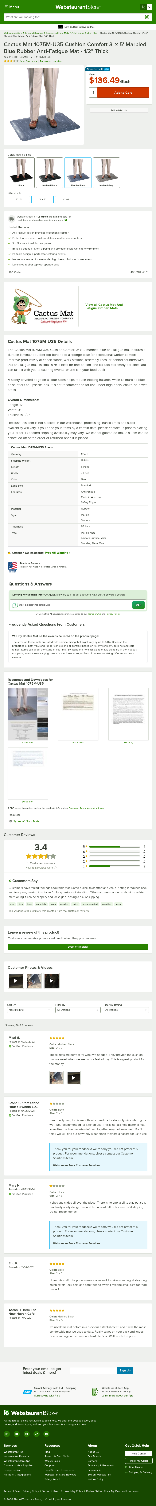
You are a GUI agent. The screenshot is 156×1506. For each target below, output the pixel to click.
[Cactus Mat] (43, 306)
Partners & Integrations (17, 1474)
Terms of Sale (12, 1491)
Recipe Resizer (13, 1470)
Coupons (50, 1465)
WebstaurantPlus (13, 1451)
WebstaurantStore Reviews (60, 1474)
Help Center (138, 1453)
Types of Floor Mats (38, 821)
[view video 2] (74, 1078)
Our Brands (94, 1456)
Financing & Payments (101, 1465)
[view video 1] (16, 981)
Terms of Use (94, 614)
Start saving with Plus (47, 1395)
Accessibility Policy (72, 1491)
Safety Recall (52, 1479)
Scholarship (94, 1470)
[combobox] (78, 17)
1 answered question (51, 61)
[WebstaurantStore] (51, 1413)
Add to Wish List (119, 110)
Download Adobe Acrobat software (86, 808)
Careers (92, 1461)
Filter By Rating (113, 1004)
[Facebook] (27, 1434)
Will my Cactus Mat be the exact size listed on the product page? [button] (55, 636)
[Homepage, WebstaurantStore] (78, 7)
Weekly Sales (52, 1461)
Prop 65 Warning (56, 552)
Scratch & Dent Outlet (57, 1456)
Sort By (11, 1004)
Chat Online (136, 1467)
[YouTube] (17, 1434)
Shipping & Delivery (140, 1472)
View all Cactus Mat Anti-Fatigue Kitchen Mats (104, 306)
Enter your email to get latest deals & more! (42, 1370)
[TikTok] (36, 1434)
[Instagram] (7, 1434)
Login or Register (78, 946)
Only (92, 74)
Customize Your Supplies (18, 1465)
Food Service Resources (59, 1470)
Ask (138, 605)
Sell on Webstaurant (99, 1474)
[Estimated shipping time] (65, 220)
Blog (47, 1451)
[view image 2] (34, 981)
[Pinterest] (46, 1434)
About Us (93, 1451)
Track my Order (139, 1460)
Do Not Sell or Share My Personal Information (112, 1491)
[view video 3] (52, 981)
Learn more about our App (117, 1395)
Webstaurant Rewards (16, 1456)
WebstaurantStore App (17, 1461)
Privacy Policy (113, 614)
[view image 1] (56, 1078)
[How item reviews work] (55, 868)
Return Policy (95, 1479)
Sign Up (125, 1370)
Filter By (60, 1004)
